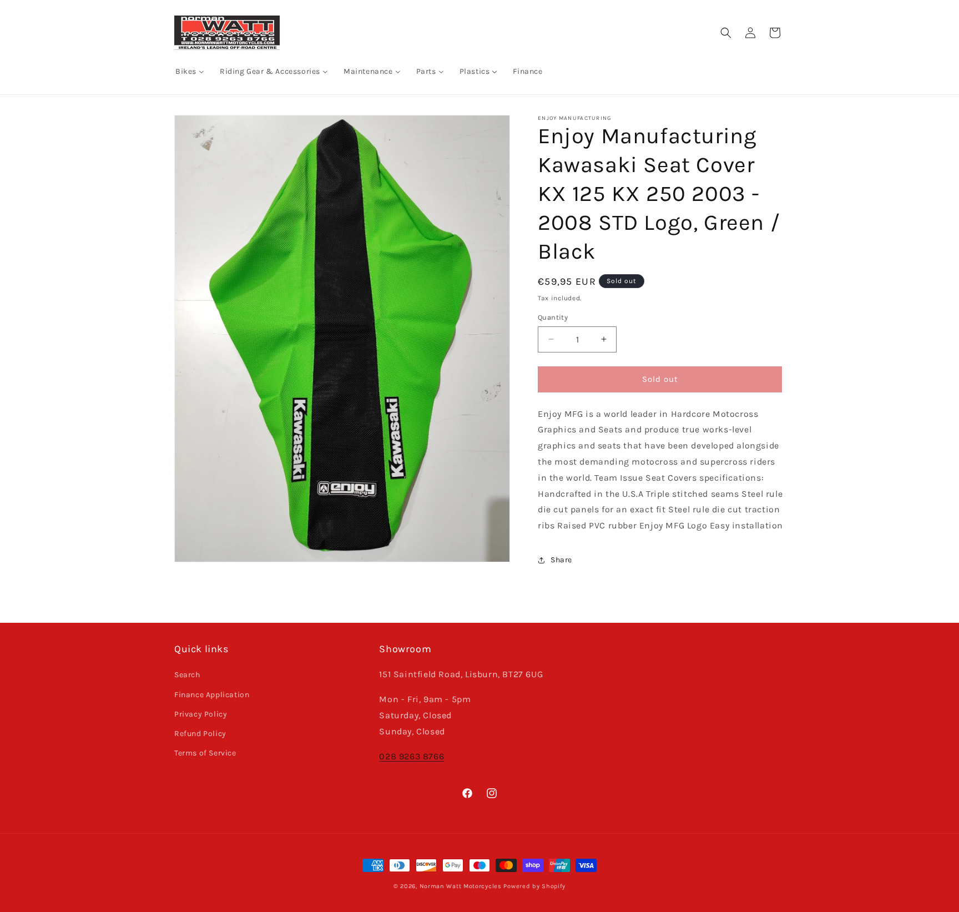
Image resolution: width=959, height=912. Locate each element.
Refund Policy (200, 733)
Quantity (553, 317)
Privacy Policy (200, 714)
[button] (726, 33)
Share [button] (561, 560)
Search (187, 674)
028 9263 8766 (411, 756)
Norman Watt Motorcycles (461, 886)
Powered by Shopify (534, 886)
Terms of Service (205, 753)
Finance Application (211, 694)
